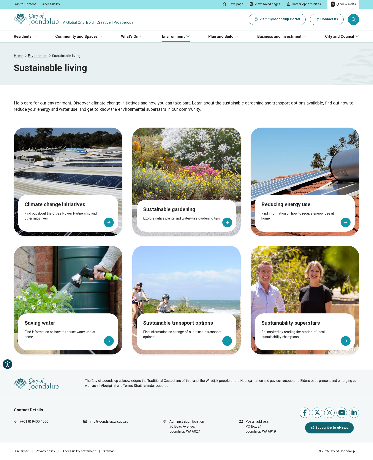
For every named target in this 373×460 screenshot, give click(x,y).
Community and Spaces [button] (76, 36)
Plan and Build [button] (221, 36)
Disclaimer (21, 451)
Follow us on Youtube (342, 413)
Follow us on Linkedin (354, 413)
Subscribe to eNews (331, 427)
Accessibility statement (79, 451)
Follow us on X (317, 413)
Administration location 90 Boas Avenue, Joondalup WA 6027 (188, 426)
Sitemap (109, 451)
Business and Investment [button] (279, 36)
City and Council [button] (339, 36)
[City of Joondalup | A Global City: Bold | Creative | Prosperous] (36, 19)
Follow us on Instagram (329, 413)
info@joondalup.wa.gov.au (109, 421)
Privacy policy (45, 451)
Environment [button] (173, 36)
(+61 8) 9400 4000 (34, 421)
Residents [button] (23, 36)
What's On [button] (129, 36)
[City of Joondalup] (36, 384)
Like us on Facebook (305, 413)
